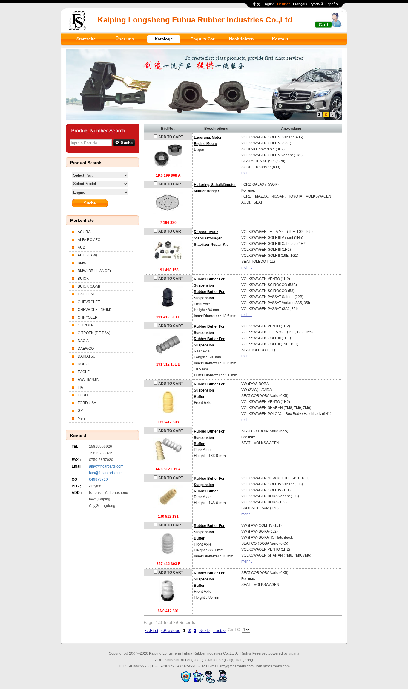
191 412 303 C (168, 317)
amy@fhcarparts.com (106, 466)
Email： (78, 466)
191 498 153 (168, 270)
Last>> (219, 630)
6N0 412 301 (168, 611)
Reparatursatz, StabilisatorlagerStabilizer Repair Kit (211, 238)
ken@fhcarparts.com (105, 473)
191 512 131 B (168, 364)
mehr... (246, 173)
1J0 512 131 (168, 516)
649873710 (98, 479)
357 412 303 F (168, 564)
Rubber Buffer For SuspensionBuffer (209, 390)
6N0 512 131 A (168, 469)
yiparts (294, 653)
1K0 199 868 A (168, 175)
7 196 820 (168, 223)
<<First (151, 630)
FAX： (77, 460)
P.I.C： (77, 486)
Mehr (82, 418)
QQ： (76, 479)
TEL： (77, 446)
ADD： (77, 493)
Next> (204, 630)
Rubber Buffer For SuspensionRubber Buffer (209, 484)
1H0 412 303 (168, 422)
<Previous (170, 630)
